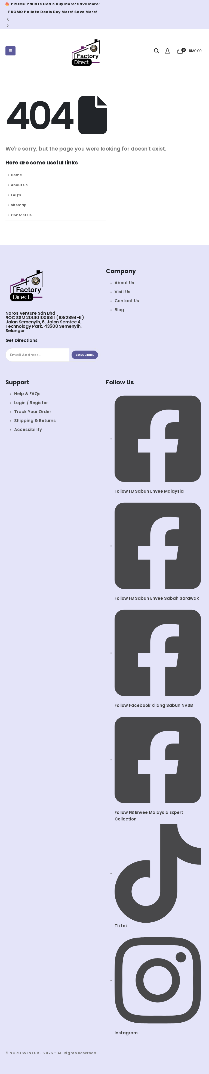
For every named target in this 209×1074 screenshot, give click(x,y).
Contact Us (21, 215)
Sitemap (18, 205)
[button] (156, 51)
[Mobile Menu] (10, 50)
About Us (19, 185)
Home (16, 175)
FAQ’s (16, 195)
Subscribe (85, 354)
